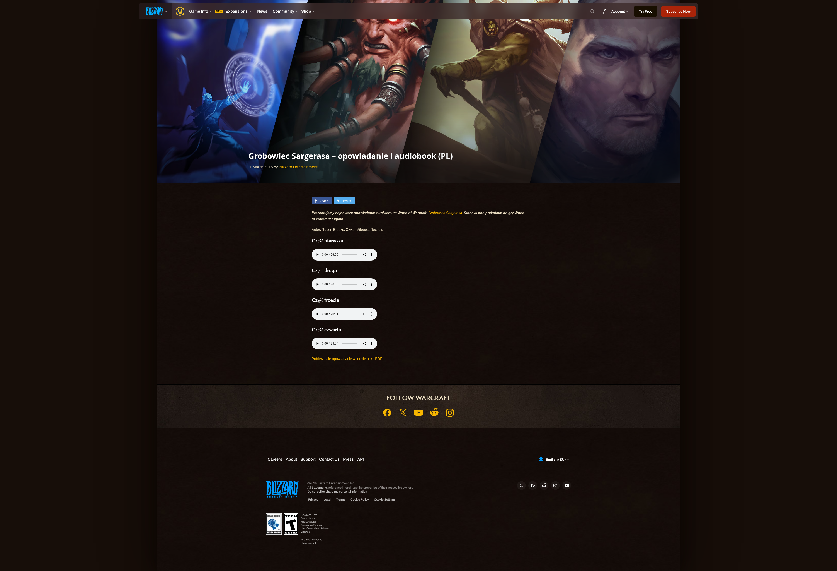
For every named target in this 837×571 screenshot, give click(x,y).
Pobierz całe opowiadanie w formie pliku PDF (347, 359)
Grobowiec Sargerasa (445, 213)
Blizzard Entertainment (298, 166)
